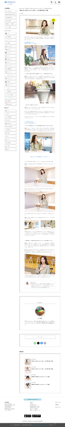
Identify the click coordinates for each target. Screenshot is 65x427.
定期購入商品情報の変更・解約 (10, 404)
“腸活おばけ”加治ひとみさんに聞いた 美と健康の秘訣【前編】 (42, 361)
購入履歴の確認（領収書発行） (10, 408)
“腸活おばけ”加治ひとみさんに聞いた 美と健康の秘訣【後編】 (42, 368)
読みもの (57, 404)
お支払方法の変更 (8, 407)
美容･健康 (27, 8)
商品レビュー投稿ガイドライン (35, 410)
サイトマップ (58, 407)
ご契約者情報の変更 (8, 406)
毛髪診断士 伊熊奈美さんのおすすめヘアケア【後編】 (40, 384)
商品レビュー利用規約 (34, 408)
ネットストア (58, 402)
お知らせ (31, 403)
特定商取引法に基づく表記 (34, 407)
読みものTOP (21, 8)
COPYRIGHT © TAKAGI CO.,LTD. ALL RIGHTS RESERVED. (32, 421)
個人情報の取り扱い (33, 404)
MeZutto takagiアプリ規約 (35, 406)
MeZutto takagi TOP (33, 399)
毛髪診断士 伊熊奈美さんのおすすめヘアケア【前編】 (40, 376)
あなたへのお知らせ (8, 403)
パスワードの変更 (8, 410)
